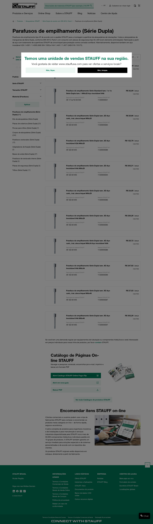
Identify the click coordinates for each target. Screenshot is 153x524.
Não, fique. (50, 70)
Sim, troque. (102, 70)
